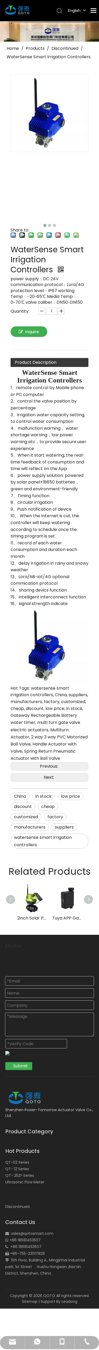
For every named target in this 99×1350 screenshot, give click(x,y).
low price (70, 796)
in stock (43, 796)
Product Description (35, 362)
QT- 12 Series (17, 1169)
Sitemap (29, 1301)
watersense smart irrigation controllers (43, 841)
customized (26, 817)
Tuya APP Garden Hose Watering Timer (67, 918)
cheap (48, 807)
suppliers (64, 827)
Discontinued (17, 1206)
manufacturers (29, 827)
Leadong (69, 1301)
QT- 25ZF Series (19, 1175)
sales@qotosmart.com (32, 1233)
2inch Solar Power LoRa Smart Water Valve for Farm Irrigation (32, 918)
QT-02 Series (17, 1162)
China (20, 796)
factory (55, 817)
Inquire (32, 332)
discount (23, 807)
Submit (20, 1066)
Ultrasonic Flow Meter (24, 1182)
